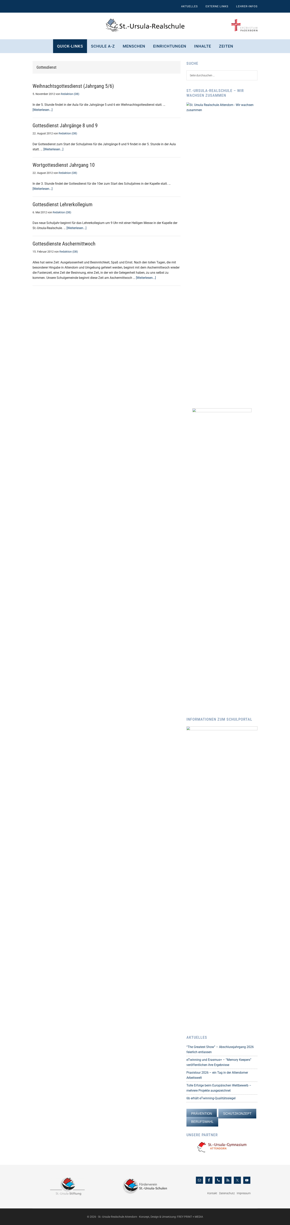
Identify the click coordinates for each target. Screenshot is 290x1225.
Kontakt (212, 1193)
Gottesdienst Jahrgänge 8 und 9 (65, 125)
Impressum (244, 1193)
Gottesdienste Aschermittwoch (64, 244)
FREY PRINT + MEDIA (190, 1216)
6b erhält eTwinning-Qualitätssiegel (211, 1098)
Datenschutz (227, 1193)
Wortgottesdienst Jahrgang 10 (64, 165)
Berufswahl (202, 1121)
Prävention (201, 1113)
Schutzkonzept (237, 1113)
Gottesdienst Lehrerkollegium (63, 204)
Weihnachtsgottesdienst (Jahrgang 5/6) (73, 86)
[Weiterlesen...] (42, 110)
